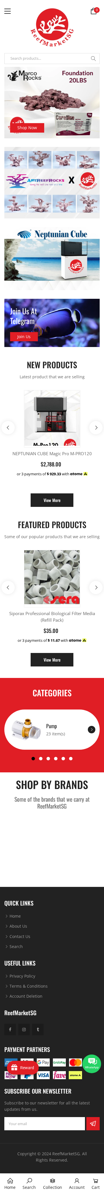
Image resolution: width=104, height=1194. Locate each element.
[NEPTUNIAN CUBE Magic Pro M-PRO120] (52, 418)
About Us (17, 926)
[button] (33, 758)
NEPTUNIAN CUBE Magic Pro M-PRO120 (52, 453)
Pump (51, 726)
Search (15, 946)
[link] (29, 1184)
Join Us (24, 336)
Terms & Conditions (28, 986)
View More (52, 500)
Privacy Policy (21, 976)
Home (14, 916)
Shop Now (27, 127)
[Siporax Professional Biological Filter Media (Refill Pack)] (52, 577)
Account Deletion (25, 996)
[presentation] (8, 427)
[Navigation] (7, 11)
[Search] (93, 58)
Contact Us (19, 936)
